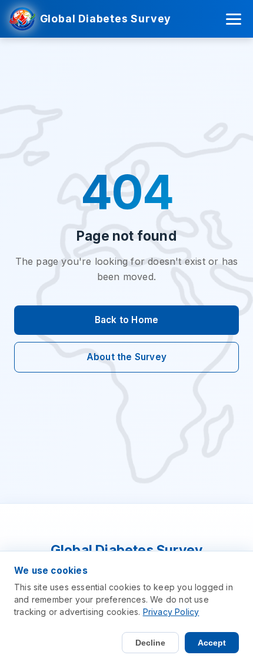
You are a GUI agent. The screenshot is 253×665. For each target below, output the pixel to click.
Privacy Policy (171, 612)
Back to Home (126, 319)
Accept (212, 642)
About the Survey (126, 357)
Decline (150, 642)
